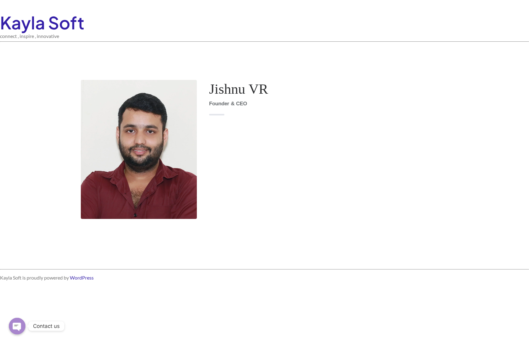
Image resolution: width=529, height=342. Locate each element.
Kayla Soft (42, 22)
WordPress (82, 277)
